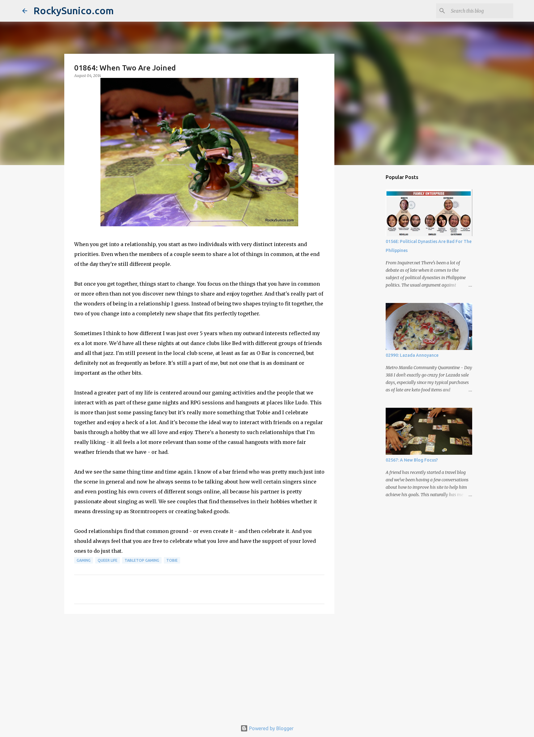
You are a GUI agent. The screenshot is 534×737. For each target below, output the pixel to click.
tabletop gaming (142, 560)
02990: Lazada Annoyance (412, 355)
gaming (84, 560)
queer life (107, 560)
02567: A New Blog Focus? (412, 460)
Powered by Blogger (271, 728)
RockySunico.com (73, 10)
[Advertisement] (199, 666)
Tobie (172, 560)
